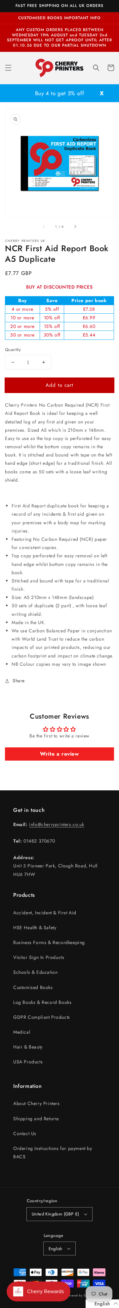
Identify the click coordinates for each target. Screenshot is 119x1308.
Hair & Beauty (28, 1047)
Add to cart (59, 385)
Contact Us (24, 1133)
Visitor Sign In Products (38, 957)
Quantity (13, 349)
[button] (8, 67)
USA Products (28, 1061)
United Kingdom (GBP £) (55, 1214)
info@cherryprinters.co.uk (56, 824)
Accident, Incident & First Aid (44, 912)
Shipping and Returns (36, 1118)
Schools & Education (35, 972)
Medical (21, 1032)
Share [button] (19, 680)
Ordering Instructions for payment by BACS (52, 1152)
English (55, 1249)
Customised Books (33, 987)
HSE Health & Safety (34, 927)
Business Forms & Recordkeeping (49, 942)
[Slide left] (44, 226)
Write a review (59, 754)
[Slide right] (75, 226)
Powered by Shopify (80, 1295)
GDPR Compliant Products (41, 1017)
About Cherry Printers (36, 1103)
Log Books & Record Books (42, 1002)
